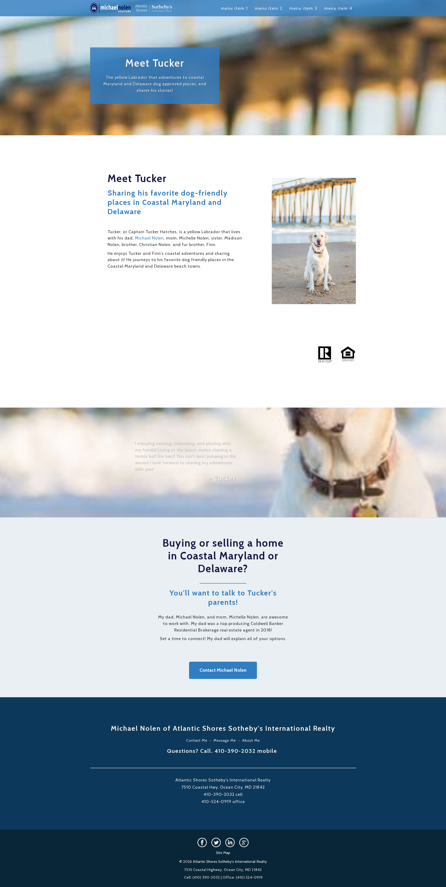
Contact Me (196, 740)
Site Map (223, 852)
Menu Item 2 (268, 8)
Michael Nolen (149, 238)
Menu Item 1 (234, 8)
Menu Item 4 (338, 8)
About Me (251, 740)
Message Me (224, 740)
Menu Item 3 (303, 8)
